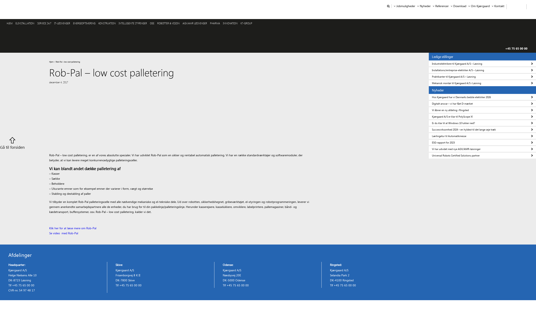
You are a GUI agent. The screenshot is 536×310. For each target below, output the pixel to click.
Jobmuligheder (405, 6)
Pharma (215, 23)
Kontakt (499, 6)
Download (459, 6)
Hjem (51, 61)
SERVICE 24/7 (44, 23)
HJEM (10, 23)
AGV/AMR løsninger (195, 23)
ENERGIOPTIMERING (84, 23)
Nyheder (425, 6)
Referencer (442, 6)
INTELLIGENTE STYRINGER (133, 23)
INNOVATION (230, 23)
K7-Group (246, 23)
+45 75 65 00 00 (516, 48)
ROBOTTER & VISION (168, 23)
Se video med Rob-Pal (64, 233)
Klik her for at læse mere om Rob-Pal (72, 228)
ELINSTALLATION (24, 23)
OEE (152, 23)
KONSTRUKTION (107, 23)
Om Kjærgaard (480, 6)
